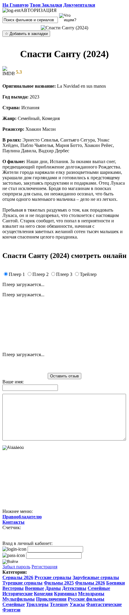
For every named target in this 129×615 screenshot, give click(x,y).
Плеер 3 (64, 274)
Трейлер (88, 274)
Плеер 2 (40, 274)
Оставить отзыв (64, 376)
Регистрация (44, 566)
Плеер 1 (17, 274)
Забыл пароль (16, 566)
